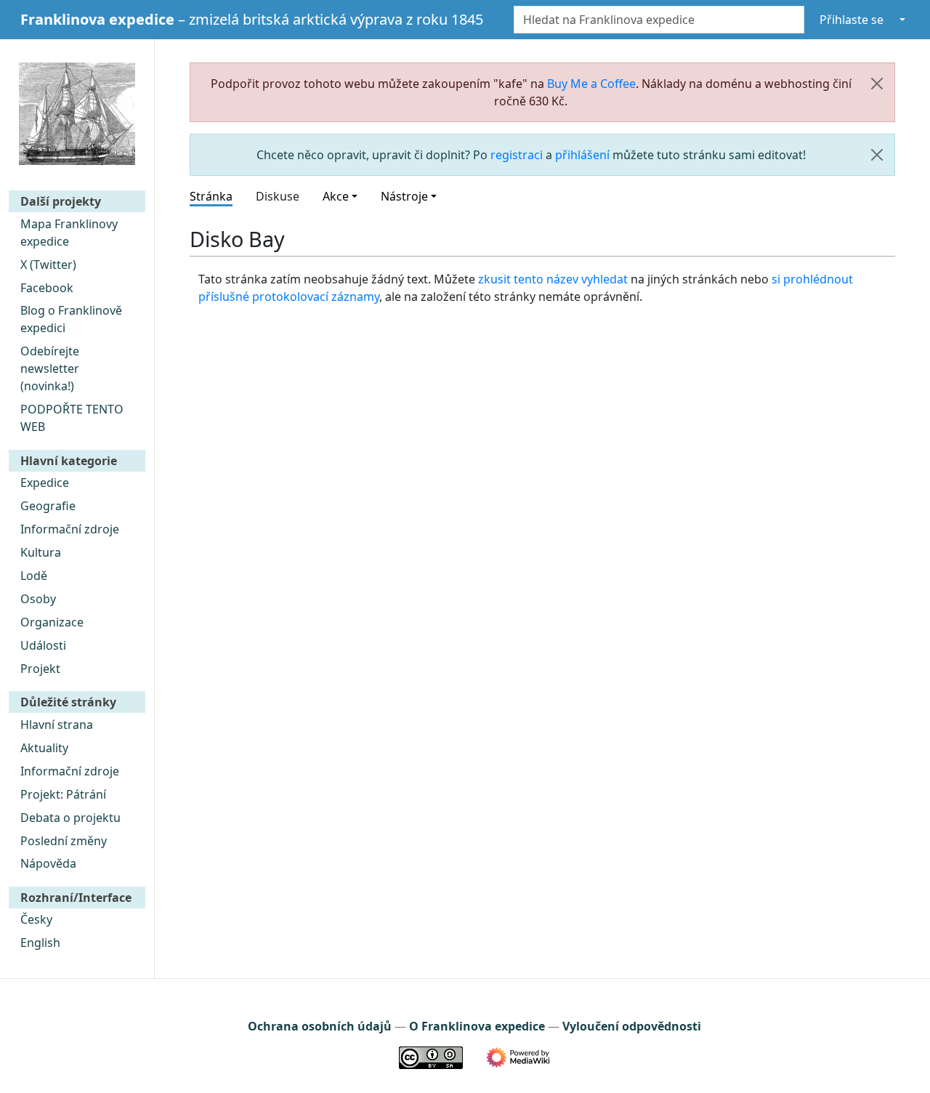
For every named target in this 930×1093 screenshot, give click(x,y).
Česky (36, 919)
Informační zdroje (69, 529)
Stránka (211, 196)
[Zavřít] (877, 83)
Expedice (44, 483)
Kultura (40, 552)
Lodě (33, 576)
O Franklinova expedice (477, 1026)
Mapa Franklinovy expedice (69, 232)
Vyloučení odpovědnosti (631, 1026)
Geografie (48, 506)
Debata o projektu (70, 818)
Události (43, 645)
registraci (516, 155)
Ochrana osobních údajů (320, 1026)
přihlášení (582, 155)
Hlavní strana (56, 725)
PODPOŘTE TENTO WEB (72, 418)
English (40, 943)
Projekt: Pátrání (63, 794)
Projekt (40, 669)
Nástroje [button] (404, 196)
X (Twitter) (48, 265)
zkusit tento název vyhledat (553, 279)
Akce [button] (336, 196)
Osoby (38, 599)
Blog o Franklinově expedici (71, 319)
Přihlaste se (852, 20)
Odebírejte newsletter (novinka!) (49, 368)
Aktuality (44, 748)
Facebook (46, 288)
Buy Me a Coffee (591, 84)
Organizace (52, 622)
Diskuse (277, 196)
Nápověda (48, 863)
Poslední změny (63, 841)
